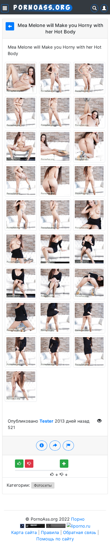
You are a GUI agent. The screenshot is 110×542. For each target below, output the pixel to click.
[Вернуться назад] (10, 26)
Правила (50, 532)
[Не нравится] (29, 463)
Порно (78, 519)
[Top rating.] (35, 525)
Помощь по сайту (55, 538)
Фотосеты (43, 485)
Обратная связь (79, 532)
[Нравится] (19, 463)
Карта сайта (24, 532)
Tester (46, 421)
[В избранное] (64, 463)
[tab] (41, 445)
